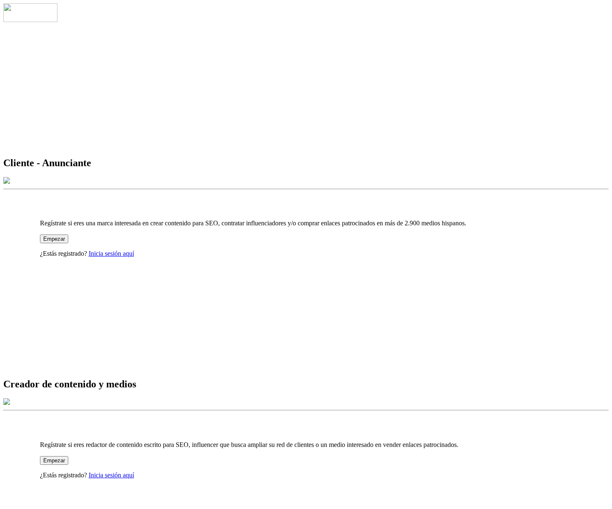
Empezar (54, 239)
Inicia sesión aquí (111, 253)
